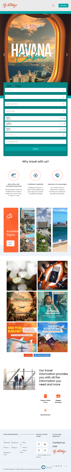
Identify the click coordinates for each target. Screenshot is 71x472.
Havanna (6, 447)
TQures (38, 469)
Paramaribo (7, 442)
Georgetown (14, 442)
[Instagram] (59, 466)
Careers (24, 447)
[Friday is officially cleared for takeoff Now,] (22, 276)
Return (9, 86)
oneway (18, 86)
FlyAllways (11, 469)
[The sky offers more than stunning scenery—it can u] (22, 337)
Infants (8, 129)
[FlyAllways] (10, 5)
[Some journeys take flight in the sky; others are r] (22, 306)
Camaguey (14, 447)
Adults (8, 118)
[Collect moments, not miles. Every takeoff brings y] (53, 337)
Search (35, 149)
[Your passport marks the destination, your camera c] (53, 276)
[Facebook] (54, 466)
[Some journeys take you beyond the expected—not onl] (53, 306)
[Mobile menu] (53, 5)
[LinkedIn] (56, 466)
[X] (61, 466)
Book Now (63, 5)
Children (9, 123)
